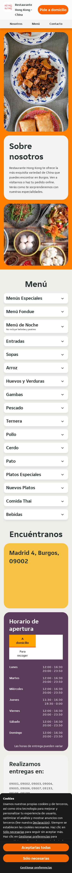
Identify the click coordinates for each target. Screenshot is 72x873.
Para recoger (22, 653)
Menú (36, 24)
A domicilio (22, 641)
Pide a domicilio (53, 9)
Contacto (56, 24)
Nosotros (16, 24)
